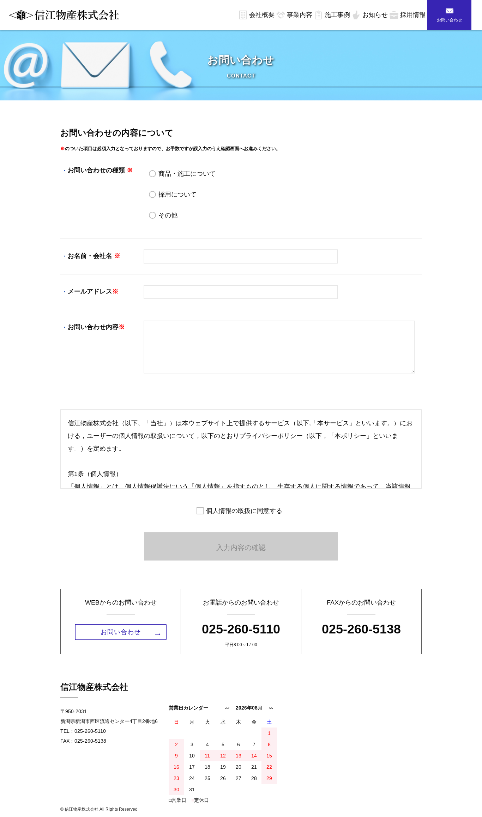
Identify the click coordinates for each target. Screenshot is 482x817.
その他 (167, 215)
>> (271, 708)
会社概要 (262, 14)
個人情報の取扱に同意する (244, 510)
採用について (177, 194)
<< (227, 708)
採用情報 (413, 14)
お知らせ (375, 14)
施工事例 (337, 14)
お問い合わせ (449, 20)
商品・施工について (187, 173)
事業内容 (299, 14)
